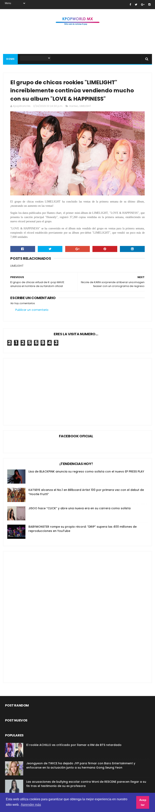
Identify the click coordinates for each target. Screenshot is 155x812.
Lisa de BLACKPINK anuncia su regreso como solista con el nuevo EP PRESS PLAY (86, 471)
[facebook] (130, 4)
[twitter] (136, 4)
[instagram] (149, 4)
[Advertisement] (77, 41)
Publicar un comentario (31, 310)
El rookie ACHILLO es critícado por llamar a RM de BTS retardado (73, 745)
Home (10, 59)
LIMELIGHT (85, 106)
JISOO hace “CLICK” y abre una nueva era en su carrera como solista (79, 508)
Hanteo (73, 106)
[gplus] (143, 4)
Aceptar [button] (142, 802)
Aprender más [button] (31, 804)
